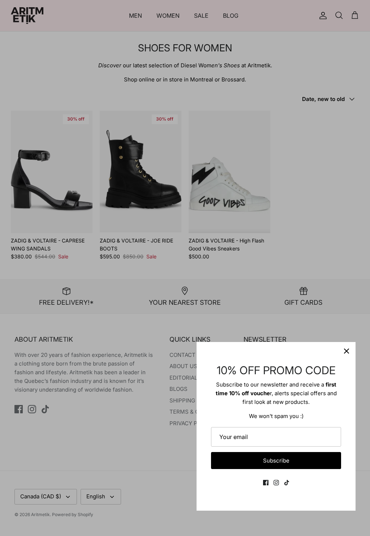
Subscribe (276, 460)
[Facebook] (265, 482)
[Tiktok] (286, 482)
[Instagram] (276, 482)
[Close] (346, 351)
